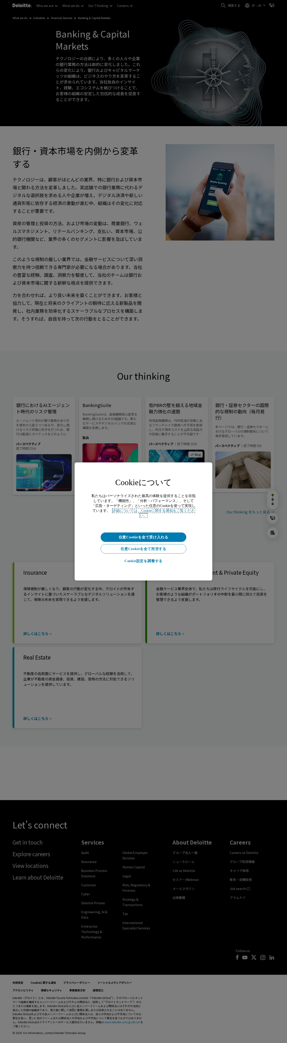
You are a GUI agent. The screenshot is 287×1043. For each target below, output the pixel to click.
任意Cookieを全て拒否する (143, 549)
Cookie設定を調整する (143, 561)
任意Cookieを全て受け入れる (143, 537)
